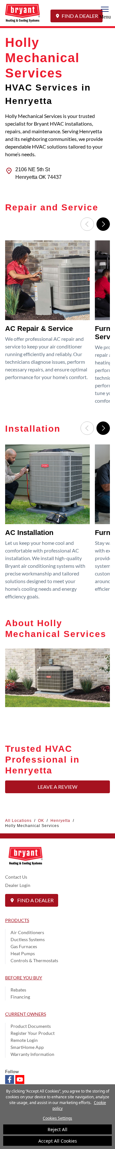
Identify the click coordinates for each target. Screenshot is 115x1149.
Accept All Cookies (57, 1141)
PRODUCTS (17, 920)
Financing (20, 996)
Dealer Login (17, 885)
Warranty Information (32, 1054)
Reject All (57, 1129)
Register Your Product (33, 1033)
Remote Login (24, 1040)
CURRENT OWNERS (25, 1014)
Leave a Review (57, 787)
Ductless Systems (28, 939)
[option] (48, 324)
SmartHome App (27, 1047)
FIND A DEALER (80, 16)
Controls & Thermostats (34, 960)
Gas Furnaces (24, 946)
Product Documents (31, 1026)
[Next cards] (103, 224)
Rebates (18, 989)
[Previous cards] (87, 224)
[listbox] (57, 324)
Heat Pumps (23, 953)
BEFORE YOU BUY (23, 977)
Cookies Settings (57, 1118)
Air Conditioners (27, 932)
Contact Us (16, 877)
